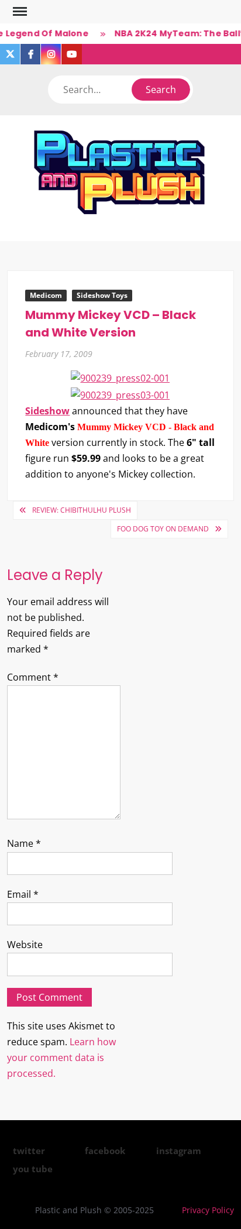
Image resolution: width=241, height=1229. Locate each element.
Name (24, 843)
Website (25, 944)
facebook (105, 1150)
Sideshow (47, 410)
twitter (29, 1150)
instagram (178, 1150)
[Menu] (18, 11)
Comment (32, 677)
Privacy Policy (208, 1210)
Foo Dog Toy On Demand (163, 529)
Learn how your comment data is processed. (61, 1057)
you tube (33, 1169)
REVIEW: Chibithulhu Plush (81, 510)
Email (23, 894)
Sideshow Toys (102, 295)
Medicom (46, 295)
